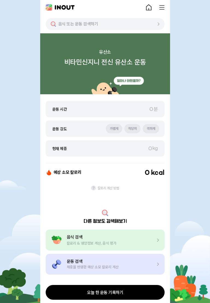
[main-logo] (60, 7)
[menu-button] (162, 7)
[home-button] (148, 7)
